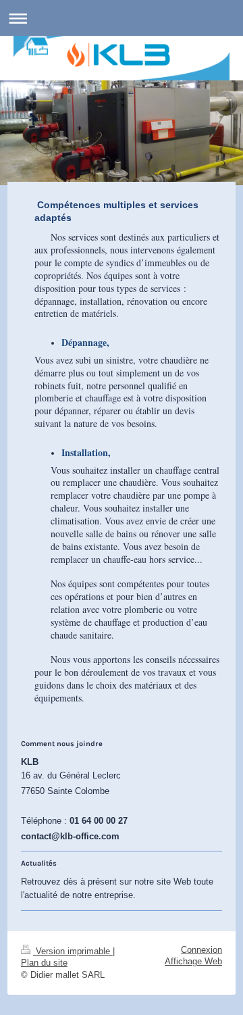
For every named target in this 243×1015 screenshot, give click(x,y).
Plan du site (44, 963)
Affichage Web (193, 961)
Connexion (201, 950)
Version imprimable (73, 951)
